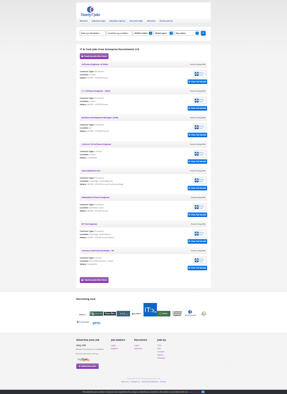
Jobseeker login (98, 21)
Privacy (163, 381)
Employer (161, 358)
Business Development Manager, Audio (100, 117)
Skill (159, 348)
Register (114, 348)
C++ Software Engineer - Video (96, 91)
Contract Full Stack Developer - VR (98, 250)
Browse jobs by (166, 21)
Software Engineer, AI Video (95, 64)
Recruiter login (136, 21)
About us (125, 381)
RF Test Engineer (89, 224)
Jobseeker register (117, 21)
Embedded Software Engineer (96, 197)
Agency (160, 355)
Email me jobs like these (95, 56)
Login (113, 345)
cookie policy (193, 392)
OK (203, 392)
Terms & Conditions (149, 381)
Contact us (135, 381)
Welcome (84, 21)
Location (161, 351)
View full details (198, 81)
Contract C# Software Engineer (96, 144)
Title (159, 345)
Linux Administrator (91, 170)
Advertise (151, 21)
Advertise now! (89, 366)
